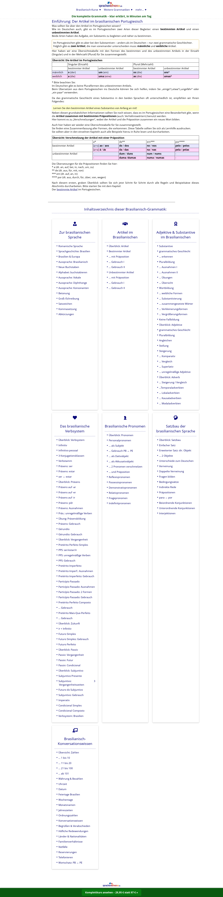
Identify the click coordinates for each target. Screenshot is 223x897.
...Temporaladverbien (171, 387)
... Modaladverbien (170, 403)
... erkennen (166, 256)
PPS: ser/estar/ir (67, 550)
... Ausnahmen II (168, 272)
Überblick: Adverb (169, 377)
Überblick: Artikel (119, 246)
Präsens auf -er (67, 492)
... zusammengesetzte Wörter (176, 303)
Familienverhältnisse (70, 841)
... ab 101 (63, 773)
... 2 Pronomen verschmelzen (125, 466)
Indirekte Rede (167, 487)
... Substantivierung (170, 298)
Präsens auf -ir (66, 497)
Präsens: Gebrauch (69, 523)
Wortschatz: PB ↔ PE (70, 862)
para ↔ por (165, 497)
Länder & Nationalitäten (72, 836)
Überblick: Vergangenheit (73, 539)
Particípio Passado (68, 581)
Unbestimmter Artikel (121, 272)
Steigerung (165, 351)
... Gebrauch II (117, 267)
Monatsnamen (66, 804)
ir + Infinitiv (64, 628)
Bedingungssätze (169, 481)
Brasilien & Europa (69, 256)
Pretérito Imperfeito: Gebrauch (76, 576)
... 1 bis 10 (64, 757)
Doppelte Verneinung (171, 471)
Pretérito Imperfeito (69, 565)
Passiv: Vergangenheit (71, 654)
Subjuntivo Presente (70, 675)
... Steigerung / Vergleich (173, 382)
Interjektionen (167, 513)
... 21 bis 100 (65, 768)
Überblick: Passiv (68, 649)
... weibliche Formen (170, 293)
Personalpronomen (120, 440)
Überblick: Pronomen (121, 435)
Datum (62, 789)
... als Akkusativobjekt (121, 461)
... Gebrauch (65, 607)
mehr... (140, 9)
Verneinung (166, 466)
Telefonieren (65, 857)
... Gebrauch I (116, 261)
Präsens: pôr (65, 502)
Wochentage (65, 799)
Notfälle (62, 846)
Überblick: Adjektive (170, 324)
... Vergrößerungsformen (173, 314)
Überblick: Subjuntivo (70, 670)
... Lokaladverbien (169, 392)
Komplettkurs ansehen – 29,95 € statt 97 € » (111, 892)
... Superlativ (166, 366)
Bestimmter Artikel (120, 251)
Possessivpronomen (120, 482)
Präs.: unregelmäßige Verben (75, 513)
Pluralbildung (167, 261)
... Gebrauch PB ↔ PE (121, 450)
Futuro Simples (67, 633)
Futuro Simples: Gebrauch (73, 639)
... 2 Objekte (166, 455)
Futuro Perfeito (67, 644)
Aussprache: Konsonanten (73, 288)
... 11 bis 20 (64, 763)
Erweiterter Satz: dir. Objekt (175, 450)
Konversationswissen (70, 820)
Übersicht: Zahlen (68, 752)
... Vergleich (165, 361)
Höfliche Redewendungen (73, 831)
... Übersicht (166, 282)
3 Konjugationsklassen (71, 455)
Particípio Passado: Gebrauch (75, 597)
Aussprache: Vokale (69, 277)
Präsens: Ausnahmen (70, 508)
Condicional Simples (70, 705)
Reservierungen (67, 852)
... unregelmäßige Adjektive (175, 371)
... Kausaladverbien (170, 398)
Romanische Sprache (70, 246)
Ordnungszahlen (68, 815)
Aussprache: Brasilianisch (73, 261)
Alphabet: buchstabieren (72, 272)
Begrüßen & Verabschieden (74, 826)
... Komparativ (167, 356)
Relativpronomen (119, 492)
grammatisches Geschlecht (174, 251)
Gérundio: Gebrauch (70, 534)
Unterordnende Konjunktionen (177, 508)
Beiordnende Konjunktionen (175, 502)
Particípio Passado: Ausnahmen (76, 586)
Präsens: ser (65, 466)
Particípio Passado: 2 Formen (75, 592)
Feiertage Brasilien (69, 794)
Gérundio (63, 529)
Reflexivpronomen (119, 477)
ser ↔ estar (65, 476)
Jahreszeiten (65, 810)
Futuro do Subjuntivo (70, 689)
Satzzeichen (65, 303)
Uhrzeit (62, 784)
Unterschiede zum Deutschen (176, 460)
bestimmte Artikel (67, 189)
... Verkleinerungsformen (173, 309)
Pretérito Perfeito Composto (74, 602)
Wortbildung (166, 288)
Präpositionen (167, 492)
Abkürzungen (66, 314)
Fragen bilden (167, 476)
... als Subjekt (116, 445)
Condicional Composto (71, 710)
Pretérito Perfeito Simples (73, 544)
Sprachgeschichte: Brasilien (74, 251)
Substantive (166, 246)
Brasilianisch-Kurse (87, 9)
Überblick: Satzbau (170, 440)
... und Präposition (119, 471)
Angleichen (165, 340)
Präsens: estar (66, 471)
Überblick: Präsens (69, 481)
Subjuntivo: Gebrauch (71, 695)
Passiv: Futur (65, 660)
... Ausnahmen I (168, 267)
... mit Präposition (119, 256)
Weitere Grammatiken (117, 9)
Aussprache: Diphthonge (72, 282)
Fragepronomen (118, 498)
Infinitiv (62, 445)
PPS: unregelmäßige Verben (74, 555)
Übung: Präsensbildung (71, 518)
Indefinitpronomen (120, 503)
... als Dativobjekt (119, 456)
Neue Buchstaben (68, 267)
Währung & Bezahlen (70, 778)
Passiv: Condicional (69, 665)
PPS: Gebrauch (66, 560)
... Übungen (165, 277)
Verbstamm (65, 460)
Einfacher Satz (167, 445)
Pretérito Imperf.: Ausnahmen (75, 571)
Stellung (163, 345)
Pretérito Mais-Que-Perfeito (74, 613)
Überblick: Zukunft (69, 623)
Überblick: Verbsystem (71, 440)
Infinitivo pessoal (68, 450)
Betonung (64, 293)
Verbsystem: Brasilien (70, 715)
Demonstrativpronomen (123, 487)
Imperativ (64, 700)
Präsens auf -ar (67, 487)
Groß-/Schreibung (68, 298)
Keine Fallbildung (169, 319)
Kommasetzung (67, 309)
